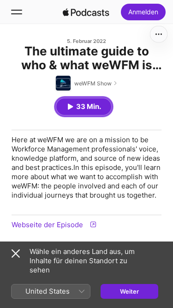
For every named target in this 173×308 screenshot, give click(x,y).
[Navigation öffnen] (16, 12)
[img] (86, 12)
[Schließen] (16, 253)
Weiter (129, 291)
